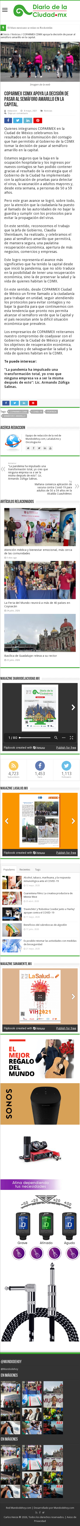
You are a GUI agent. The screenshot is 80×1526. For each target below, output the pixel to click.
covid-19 (37, 412)
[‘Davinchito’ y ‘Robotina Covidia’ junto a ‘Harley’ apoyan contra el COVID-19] (12, 914)
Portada (52, 412)
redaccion (12, 111)
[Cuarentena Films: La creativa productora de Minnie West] (12, 898)
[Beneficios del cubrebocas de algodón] (12, 929)
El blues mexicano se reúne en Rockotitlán (30, 27)
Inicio (6, 34)
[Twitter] (43, 1512)
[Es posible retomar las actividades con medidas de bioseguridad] (12, 945)
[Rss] (36, 1512)
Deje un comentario (18, 113)
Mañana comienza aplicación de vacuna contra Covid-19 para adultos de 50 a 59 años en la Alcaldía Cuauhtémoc (53, 487)
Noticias (16, 34)
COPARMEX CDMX (18, 412)
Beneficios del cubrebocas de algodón (45, 924)
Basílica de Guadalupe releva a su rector (30, 656)
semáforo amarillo (15, 416)
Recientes (25, 869)
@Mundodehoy (11, 1362)
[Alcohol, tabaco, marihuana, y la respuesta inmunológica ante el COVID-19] (12, 882)
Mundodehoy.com (21, 1507)
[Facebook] (40, 1512)
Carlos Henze (11, 1517)
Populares (9, 869)
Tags (37, 869)
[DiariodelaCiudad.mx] (40, 10)
